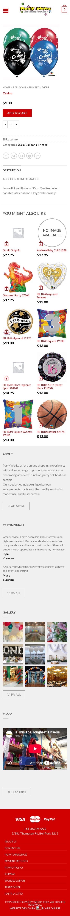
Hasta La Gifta (14, 893)
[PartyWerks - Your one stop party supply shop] (35, 9)
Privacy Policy (14, 867)
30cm (45, 87)
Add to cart (17, 113)
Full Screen (16, 792)
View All (14, 593)
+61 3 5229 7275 (35, 828)
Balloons (19, 87)
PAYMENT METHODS (16, 861)
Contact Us (12, 848)
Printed (34, 87)
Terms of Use (13, 887)
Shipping (10, 874)
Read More (16, 506)
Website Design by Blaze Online (35, 908)
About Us (10, 841)
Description (12, 170)
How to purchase (16, 854)
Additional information (21, 179)
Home (6, 87)
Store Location (15, 880)
